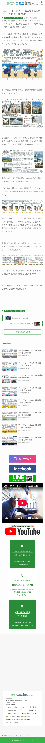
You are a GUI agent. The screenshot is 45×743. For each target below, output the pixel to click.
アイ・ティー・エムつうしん (13, 18)
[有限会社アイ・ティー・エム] (22, 3)
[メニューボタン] (3, 3)
